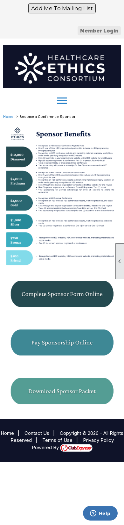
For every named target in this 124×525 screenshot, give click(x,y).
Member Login (99, 31)
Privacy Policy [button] (98, 440)
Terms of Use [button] (57, 440)
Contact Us (36, 433)
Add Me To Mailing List (62, 8)
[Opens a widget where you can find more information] (100, 514)
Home (8, 116)
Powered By (46, 447)
